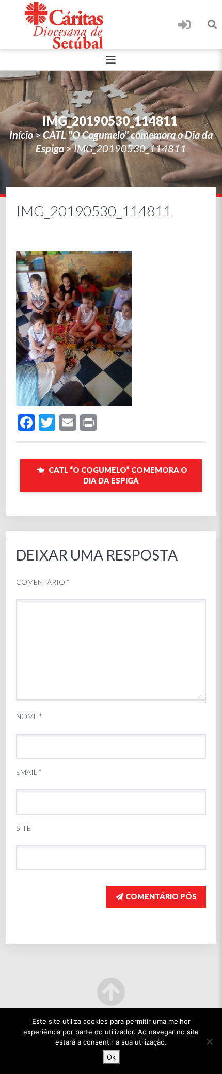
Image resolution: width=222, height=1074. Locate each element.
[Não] (209, 1041)
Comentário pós (161, 896)
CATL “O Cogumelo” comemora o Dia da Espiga (117, 475)
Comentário (43, 582)
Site (23, 827)
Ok (111, 1057)
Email (29, 772)
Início (21, 135)
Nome (29, 716)
